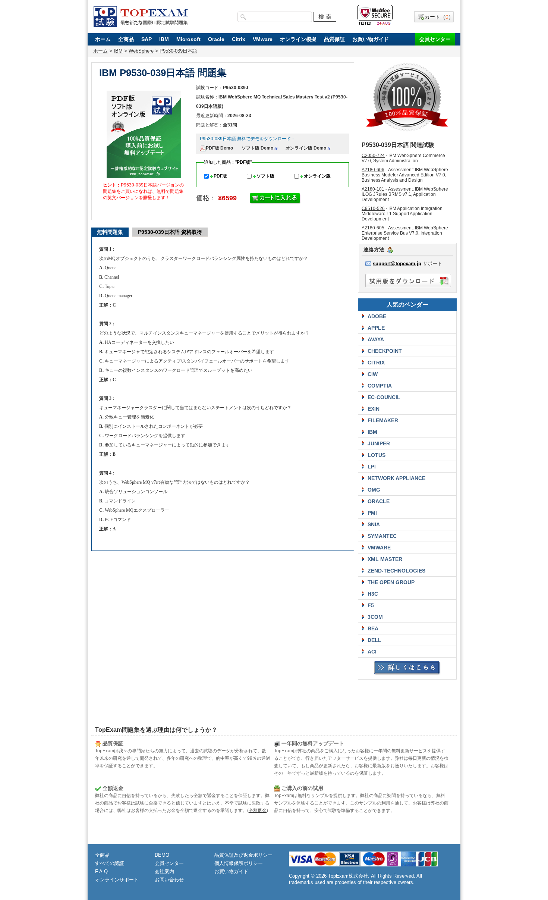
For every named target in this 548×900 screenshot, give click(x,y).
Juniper (379, 443)
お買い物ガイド (370, 39)
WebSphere (141, 51)
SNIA (374, 524)
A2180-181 (373, 189)
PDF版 (220, 176)
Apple (376, 328)
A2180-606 (373, 169)
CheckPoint (385, 351)
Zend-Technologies (396, 571)
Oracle (216, 39)
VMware (263, 39)
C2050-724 (373, 155)
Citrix (238, 39)
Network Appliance (396, 478)
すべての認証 (109, 863)
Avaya (376, 339)
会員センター (435, 39)
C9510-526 (373, 208)
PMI (372, 513)
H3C (373, 594)
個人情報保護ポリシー (238, 863)
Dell (374, 640)
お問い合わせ (169, 879)
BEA (373, 628)
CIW (373, 374)
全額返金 (258, 810)
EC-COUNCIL (384, 397)
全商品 (126, 39)
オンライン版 (317, 176)
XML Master (385, 559)
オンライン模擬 (298, 39)
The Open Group (391, 582)
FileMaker (383, 420)
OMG (374, 490)
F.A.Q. (102, 871)
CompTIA (380, 386)
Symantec (382, 536)
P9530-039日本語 (178, 51)
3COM (375, 617)
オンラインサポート (117, 879)
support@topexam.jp (397, 263)
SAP (146, 39)
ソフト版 (265, 176)
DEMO (162, 855)
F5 (371, 605)
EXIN (373, 409)
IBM (164, 39)
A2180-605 (373, 228)
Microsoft (188, 39)
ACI (372, 652)
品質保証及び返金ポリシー (243, 855)
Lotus (376, 455)
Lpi (372, 467)
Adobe (377, 316)
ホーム (103, 39)
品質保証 (334, 39)
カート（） (439, 17)
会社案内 (164, 871)
